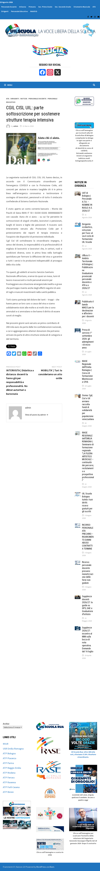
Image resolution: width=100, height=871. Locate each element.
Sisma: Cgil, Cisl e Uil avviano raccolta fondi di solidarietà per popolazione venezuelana (88, 407)
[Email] (98, 16)
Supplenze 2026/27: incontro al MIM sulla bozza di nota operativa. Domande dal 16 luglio (87, 639)
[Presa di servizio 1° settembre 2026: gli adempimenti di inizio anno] (77, 330)
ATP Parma (8, 763)
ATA (94, 7)
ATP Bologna (9, 753)
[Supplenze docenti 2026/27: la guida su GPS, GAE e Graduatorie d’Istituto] (77, 596)
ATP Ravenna (9, 782)
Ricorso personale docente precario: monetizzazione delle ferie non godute (87, 572)
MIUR (5, 743)
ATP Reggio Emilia (12, 767)
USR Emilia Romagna (13, 748)
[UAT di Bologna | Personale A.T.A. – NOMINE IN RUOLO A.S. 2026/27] (77, 193)
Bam (52, 867)
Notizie (23, 98)
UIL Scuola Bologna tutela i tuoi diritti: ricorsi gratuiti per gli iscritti (87, 502)
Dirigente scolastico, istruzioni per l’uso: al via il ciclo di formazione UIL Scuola (87, 233)
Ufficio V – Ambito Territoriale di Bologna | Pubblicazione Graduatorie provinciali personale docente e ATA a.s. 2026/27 (87, 271)
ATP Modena (9, 772)
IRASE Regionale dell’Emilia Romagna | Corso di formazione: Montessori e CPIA (87, 371)
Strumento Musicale (82, 7)
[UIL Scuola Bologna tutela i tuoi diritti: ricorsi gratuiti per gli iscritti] (77, 493)
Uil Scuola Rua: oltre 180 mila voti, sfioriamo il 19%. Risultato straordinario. (83, 754)
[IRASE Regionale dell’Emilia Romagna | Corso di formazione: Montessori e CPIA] (77, 361)
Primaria (32, 7)
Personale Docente (9, 7)
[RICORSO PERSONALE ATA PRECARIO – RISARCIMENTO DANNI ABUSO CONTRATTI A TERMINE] (77, 525)
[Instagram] (95, 16)
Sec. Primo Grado (45, 7)
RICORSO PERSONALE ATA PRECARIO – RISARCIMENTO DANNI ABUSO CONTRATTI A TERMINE (88, 536)
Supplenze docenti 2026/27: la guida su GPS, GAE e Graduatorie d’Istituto (87, 605)
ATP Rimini (8, 791)
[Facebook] (88, 16)
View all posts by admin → (36, 414)
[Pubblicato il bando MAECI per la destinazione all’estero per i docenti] (77, 301)
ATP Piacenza (9, 758)
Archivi (6, 723)
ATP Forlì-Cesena (11, 787)
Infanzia (22, 7)
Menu (9, 85)
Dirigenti (4, 11)
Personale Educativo (19, 11)
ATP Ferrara (8, 777)
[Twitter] (91, 16)
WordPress (41, 867)
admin (15, 126)
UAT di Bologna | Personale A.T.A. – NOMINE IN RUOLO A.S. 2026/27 (87, 202)
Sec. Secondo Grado (63, 7)
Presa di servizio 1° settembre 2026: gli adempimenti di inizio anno (88, 338)
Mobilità (33, 11)
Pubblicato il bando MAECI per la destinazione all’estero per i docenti (88, 309)
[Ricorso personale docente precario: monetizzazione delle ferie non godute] (77, 562)
